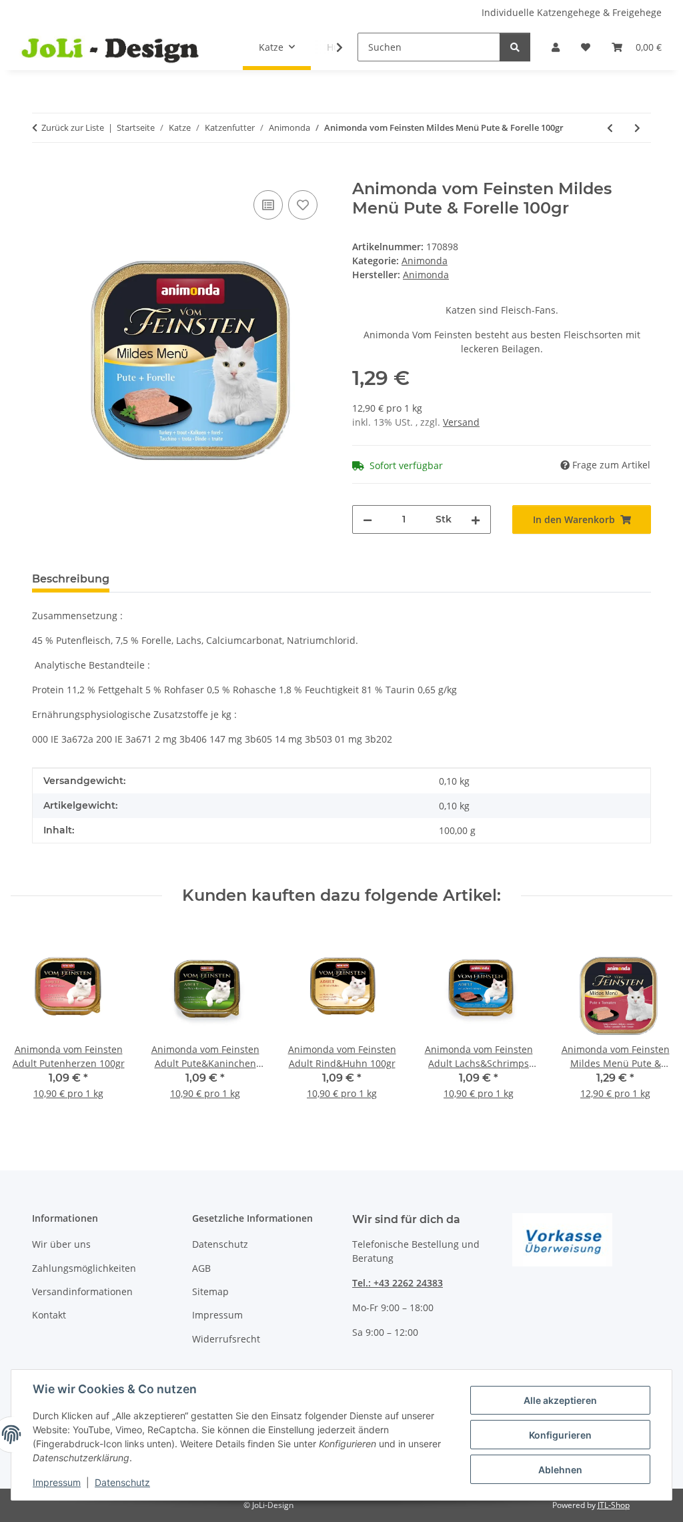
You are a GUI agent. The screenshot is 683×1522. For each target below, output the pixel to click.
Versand (461, 422)
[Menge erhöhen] (475, 519)
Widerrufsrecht (226, 1339)
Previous (33, 1022)
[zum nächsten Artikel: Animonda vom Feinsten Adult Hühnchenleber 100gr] (637, 127)
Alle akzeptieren (560, 1400)
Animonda (425, 260)
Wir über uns (61, 1244)
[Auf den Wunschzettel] (302, 205)
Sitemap (210, 1291)
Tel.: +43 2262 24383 (397, 1282)
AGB (201, 1268)
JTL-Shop (614, 1505)
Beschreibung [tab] (70, 579)
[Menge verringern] (367, 519)
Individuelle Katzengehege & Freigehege (572, 12)
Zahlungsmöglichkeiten (84, 1268)
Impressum (57, 1482)
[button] (555, 47)
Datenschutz (122, 1482)
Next (651, 1022)
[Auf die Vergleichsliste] (268, 205)
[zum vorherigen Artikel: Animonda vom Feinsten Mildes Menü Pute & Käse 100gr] (610, 127)
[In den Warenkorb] (42, 172)
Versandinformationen (82, 1291)
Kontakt (49, 1314)
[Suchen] (515, 47)
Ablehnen (560, 1469)
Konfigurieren (560, 1435)
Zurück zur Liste (72, 127)
